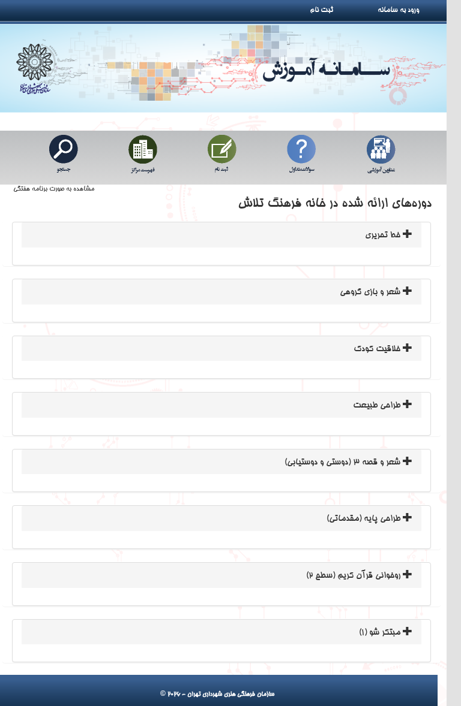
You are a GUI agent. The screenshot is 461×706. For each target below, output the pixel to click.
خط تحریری (384, 235)
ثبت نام (326, 10)
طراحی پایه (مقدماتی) (365, 519)
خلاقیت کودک (378, 349)
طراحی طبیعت (378, 406)
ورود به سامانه (412, 10)
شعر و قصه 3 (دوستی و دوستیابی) (344, 462)
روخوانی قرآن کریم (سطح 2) (354, 576)
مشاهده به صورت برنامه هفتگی (53, 189)
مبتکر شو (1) (381, 633)
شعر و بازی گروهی (371, 292)
